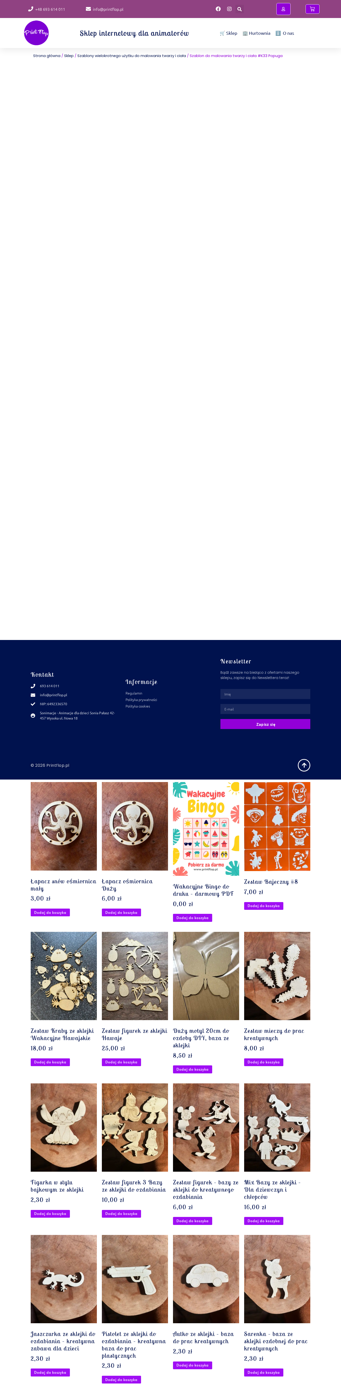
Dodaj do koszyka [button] (50, 912)
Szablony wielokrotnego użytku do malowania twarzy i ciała (131, 55)
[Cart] (313, 9)
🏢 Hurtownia (256, 33)
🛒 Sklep (228, 33)
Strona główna (46, 55)
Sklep (69, 55)
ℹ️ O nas (284, 33)
